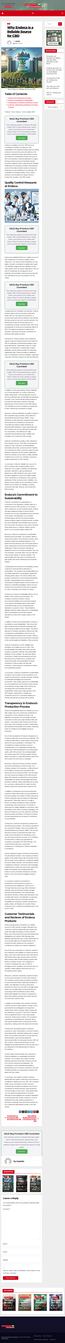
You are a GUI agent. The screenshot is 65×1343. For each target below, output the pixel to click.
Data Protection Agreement (41, 1339)
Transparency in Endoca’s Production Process (23, 102)
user (11, 1308)
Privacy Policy (37, 1336)
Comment (6, 1209)
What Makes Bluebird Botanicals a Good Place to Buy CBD (29, 1118)
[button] (62, 13)
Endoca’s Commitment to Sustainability (20, 100)
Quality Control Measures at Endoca (19, 98)
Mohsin (39, 1308)
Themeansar (4, 1338)
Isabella (17, 41)
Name (5, 1244)
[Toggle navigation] (33, 13)
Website (5, 1260)
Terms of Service (47, 1336)
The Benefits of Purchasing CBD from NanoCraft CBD (14, 1117)
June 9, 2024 (41, 1305)
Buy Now (21, 138)
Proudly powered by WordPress (9, 1337)
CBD (9, 23)
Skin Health (39, 1297)
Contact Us (53, 1339)
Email (5, 1252)
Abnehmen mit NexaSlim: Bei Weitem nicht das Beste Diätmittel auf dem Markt (53, 59)
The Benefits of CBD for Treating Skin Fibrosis (53, 80)
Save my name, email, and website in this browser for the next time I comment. (21, 1272)
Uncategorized (9, 1297)
